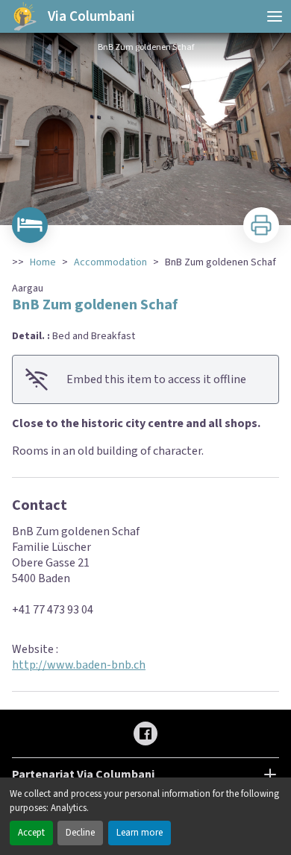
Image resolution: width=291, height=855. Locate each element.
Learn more (139, 832)
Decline (80, 832)
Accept (31, 832)
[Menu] (275, 16)
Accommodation (110, 262)
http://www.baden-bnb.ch (79, 665)
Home (43, 262)
